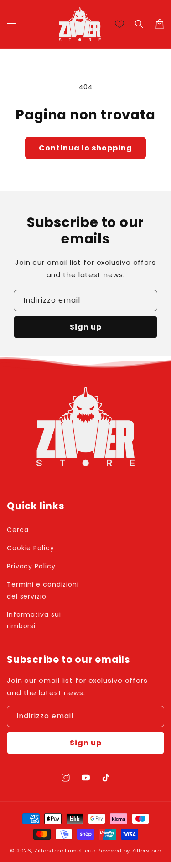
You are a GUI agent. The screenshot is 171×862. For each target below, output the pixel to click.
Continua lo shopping (85, 148)
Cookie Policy (30, 547)
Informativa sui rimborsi (34, 620)
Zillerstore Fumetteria (65, 850)
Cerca (18, 529)
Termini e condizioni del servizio (43, 590)
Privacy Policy (31, 566)
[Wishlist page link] (119, 24)
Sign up (86, 327)
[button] (140, 24)
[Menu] (11, 24)
